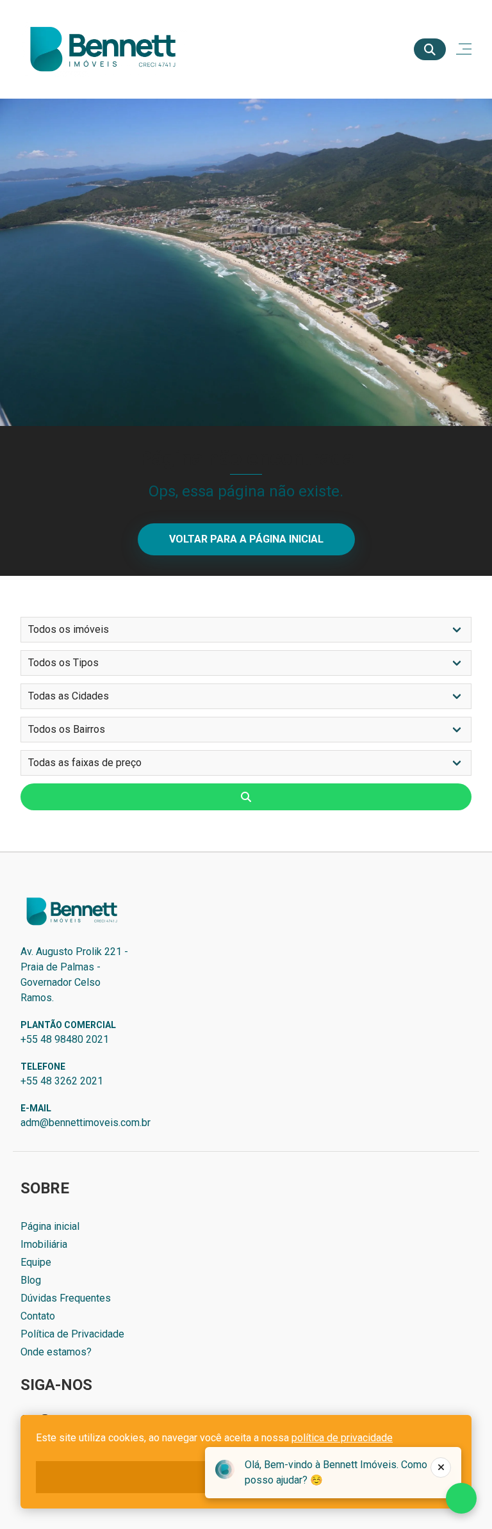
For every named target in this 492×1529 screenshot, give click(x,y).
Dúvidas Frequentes (65, 1298)
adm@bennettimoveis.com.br (85, 1122)
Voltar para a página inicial (246, 539)
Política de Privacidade (72, 1334)
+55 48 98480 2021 (64, 1039)
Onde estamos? (56, 1352)
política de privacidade (342, 1438)
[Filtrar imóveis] (246, 796)
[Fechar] (440, 1467)
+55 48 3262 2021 (61, 1081)
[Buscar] (430, 49)
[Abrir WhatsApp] (460, 1496)
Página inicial (49, 1226)
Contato (37, 1316)
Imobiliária (43, 1244)
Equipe (35, 1262)
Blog (30, 1280)
